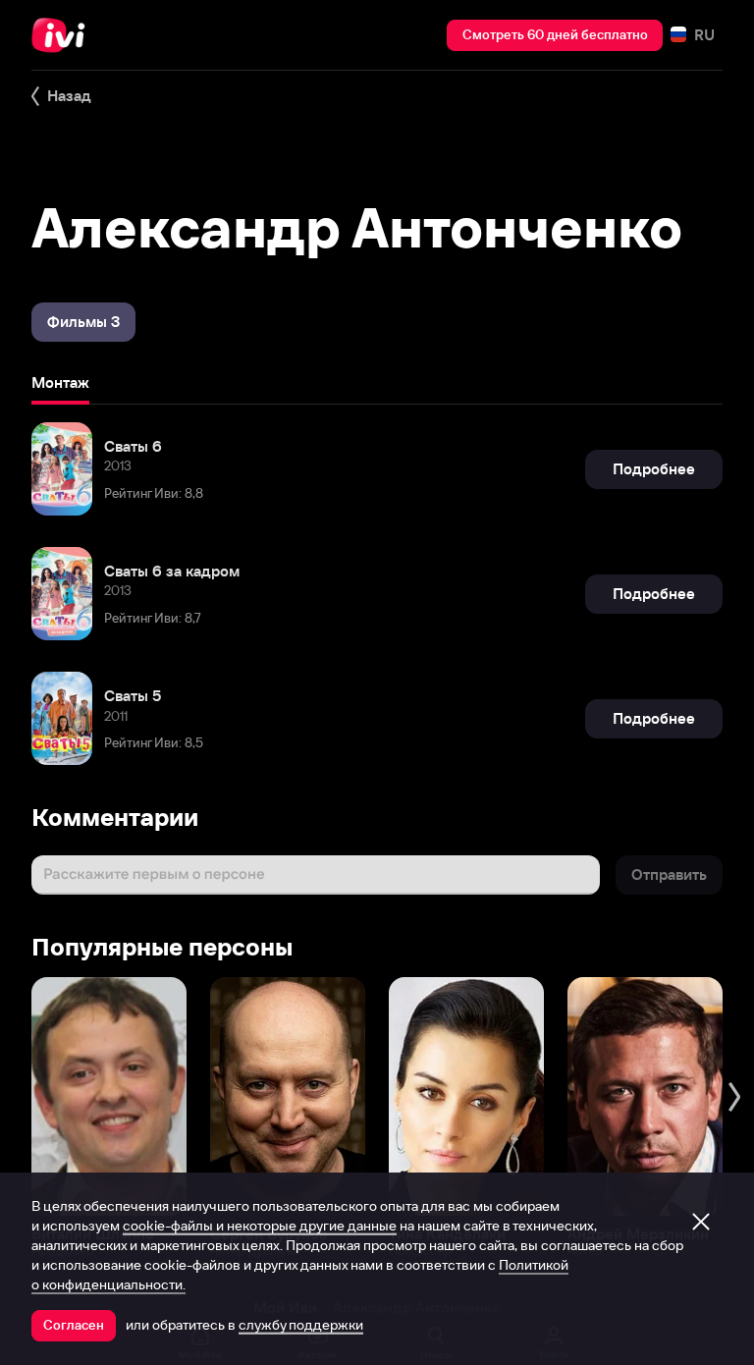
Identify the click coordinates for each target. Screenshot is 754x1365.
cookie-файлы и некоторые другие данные (260, 1225)
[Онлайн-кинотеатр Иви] (63, 35)
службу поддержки (301, 1325)
